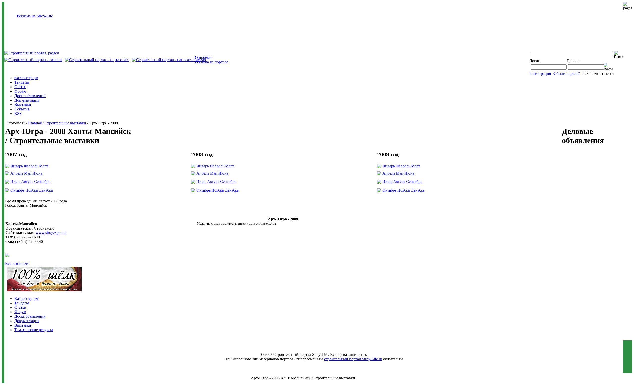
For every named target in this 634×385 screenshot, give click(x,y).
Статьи (20, 87)
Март (43, 166)
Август (27, 182)
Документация (26, 100)
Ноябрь (32, 190)
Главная (35, 123)
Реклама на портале (211, 62)
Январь (16, 166)
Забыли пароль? (566, 73)
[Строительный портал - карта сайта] (97, 60)
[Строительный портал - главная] (33, 60)
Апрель (16, 173)
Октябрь (17, 190)
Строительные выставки (65, 123)
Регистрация (540, 73)
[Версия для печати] (7, 256)
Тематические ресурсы (33, 330)
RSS (18, 113)
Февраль (31, 166)
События (21, 109)
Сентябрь (42, 182)
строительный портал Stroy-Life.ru (353, 359)
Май (27, 173)
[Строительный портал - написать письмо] (169, 60)
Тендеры (21, 82)
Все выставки (16, 263)
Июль (15, 182)
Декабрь (46, 190)
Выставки (22, 105)
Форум (20, 91)
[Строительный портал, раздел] (31, 53)
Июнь (37, 173)
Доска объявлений (30, 96)
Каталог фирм (26, 78)
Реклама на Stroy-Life (35, 16)
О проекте (203, 57)
